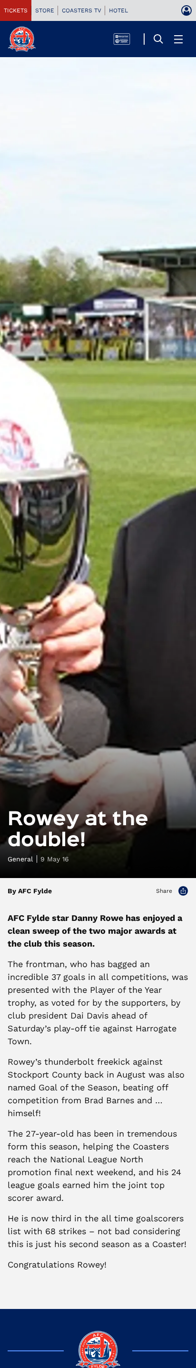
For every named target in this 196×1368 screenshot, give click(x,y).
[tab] (15, 10)
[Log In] (186, 10)
